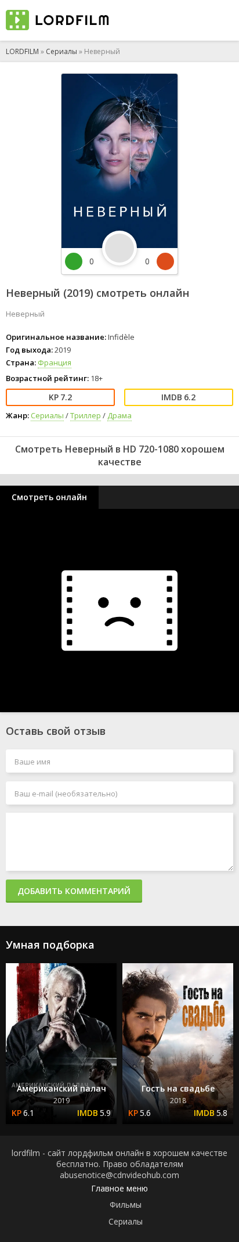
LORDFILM (22, 51)
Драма (119, 415)
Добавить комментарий (74, 890)
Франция (54, 362)
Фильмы (126, 1204)
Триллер (85, 415)
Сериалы (61, 51)
